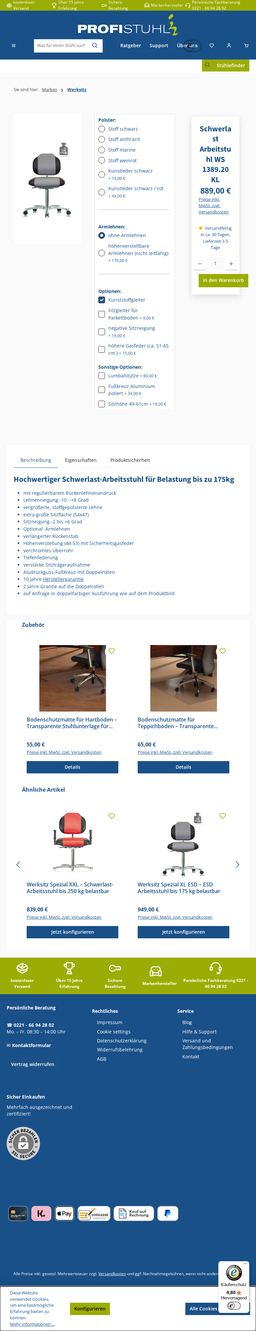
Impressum (109, 1022)
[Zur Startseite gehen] (128, 25)
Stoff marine (122, 150)
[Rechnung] (134, 1213)
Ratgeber (130, 45)
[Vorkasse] (94, 1213)
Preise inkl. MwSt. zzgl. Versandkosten (214, 206)
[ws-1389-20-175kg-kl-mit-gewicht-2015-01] (47, 179)
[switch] (234, 1306)
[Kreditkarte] (18, 1213)
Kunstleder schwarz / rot (135, 192)
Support (159, 45)
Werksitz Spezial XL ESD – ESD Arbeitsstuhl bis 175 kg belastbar (179, 888)
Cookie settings (114, 1032)
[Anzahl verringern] (199, 263)
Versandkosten (112, 1273)
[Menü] (14, 46)
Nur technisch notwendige (148, 1308)
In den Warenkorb (223, 280)
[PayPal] (167, 1213)
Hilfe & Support (199, 1032)
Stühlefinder (231, 65)
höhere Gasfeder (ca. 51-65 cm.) (138, 349)
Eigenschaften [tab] (81, 460)
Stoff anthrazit (124, 139)
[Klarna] (41, 1213)
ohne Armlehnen (127, 235)
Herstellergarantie (63, 579)
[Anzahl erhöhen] (231, 263)
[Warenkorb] (244, 46)
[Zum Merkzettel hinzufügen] (111, 651)
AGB (101, 1059)
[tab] (36, 460)
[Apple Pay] (64, 1213)
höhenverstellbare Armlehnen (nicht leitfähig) (138, 253)
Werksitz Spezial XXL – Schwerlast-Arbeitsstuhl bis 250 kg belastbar (70, 888)
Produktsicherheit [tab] (130, 460)
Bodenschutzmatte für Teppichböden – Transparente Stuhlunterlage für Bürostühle (176, 723)
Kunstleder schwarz (130, 174)
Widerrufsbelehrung (120, 1050)
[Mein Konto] (229, 46)
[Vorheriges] (19, 864)
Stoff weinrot (122, 160)
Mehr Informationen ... (32, 1324)
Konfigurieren (90, 1308)
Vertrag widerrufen (32, 1064)
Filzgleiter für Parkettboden (131, 314)
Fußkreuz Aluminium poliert (131, 390)
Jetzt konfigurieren (72, 932)
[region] (47, 178)
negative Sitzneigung (131, 331)
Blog (187, 1022)
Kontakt (190, 1057)
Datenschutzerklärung (122, 1041)
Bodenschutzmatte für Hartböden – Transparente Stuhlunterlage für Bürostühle (72, 723)
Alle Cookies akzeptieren (218, 1308)
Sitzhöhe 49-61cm (137, 404)
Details (72, 767)
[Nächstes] (237, 864)
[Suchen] (95, 46)
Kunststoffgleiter (126, 300)
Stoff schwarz (123, 129)
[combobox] (61, 46)
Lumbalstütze (132, 375)
